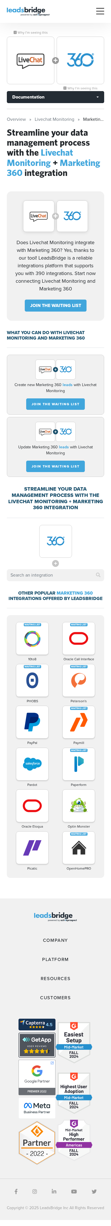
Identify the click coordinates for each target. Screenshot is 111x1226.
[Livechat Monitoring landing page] (30, 60)
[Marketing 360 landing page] (80, 60)
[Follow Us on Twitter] (94, 1191)
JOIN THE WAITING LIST (55, 305)
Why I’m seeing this (32, 32)
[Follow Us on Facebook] (16, 1191)
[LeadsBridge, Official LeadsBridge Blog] (28, 11)
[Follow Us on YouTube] (74, 1191)
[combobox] (55, 575)
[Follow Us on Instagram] (34, 1191)
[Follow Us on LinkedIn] (54, 1191)
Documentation (28, 97)
